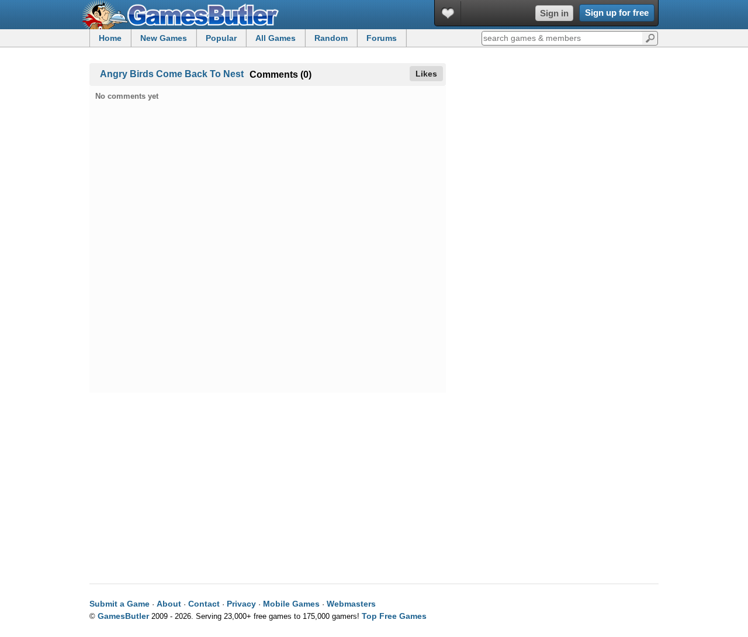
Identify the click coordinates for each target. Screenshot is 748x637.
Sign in (554, 13)
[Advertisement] (560, 145)
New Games (163, 38)
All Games (275, 38)
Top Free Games (394, 616)
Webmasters (351, 603)
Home (110, 38)
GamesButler (184, 14)
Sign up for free (617, 13)
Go (650, 37)
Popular (221, 38)
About (169, 603)
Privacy (241, 603)
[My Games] (448, 13)
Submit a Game (119, 603)
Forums (381, 38)
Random (331, 38)
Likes (426, 73)
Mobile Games (291, 603)
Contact (204, 603)
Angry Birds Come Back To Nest (172, 74)
